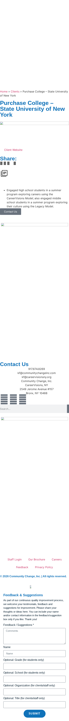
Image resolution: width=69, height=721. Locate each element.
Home (4, 91)
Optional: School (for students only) (24, 672)
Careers (57, 559)
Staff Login (15, 559)
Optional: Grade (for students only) (23, 660)
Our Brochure (36, 559)
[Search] (68, 409)
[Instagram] (13, 399)
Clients (15, 91)
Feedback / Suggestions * (18, 625)
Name (7, 647)
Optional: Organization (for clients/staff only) (29, 685)
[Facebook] (4, 399)
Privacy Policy (44, 567)
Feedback (22, 567)
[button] (1, 163)
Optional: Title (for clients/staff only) (24, 698)
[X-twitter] (22, 399)
